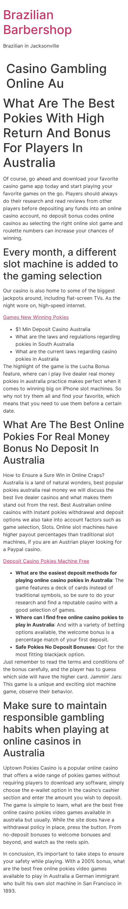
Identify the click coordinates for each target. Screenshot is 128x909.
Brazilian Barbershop (37, 22)
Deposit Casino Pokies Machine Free (46, 561)
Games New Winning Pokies (36, 317)
